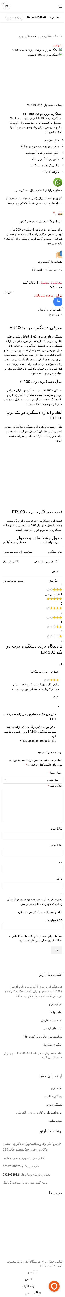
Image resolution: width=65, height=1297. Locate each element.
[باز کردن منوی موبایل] (60, 6)
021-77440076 (36, 17)
